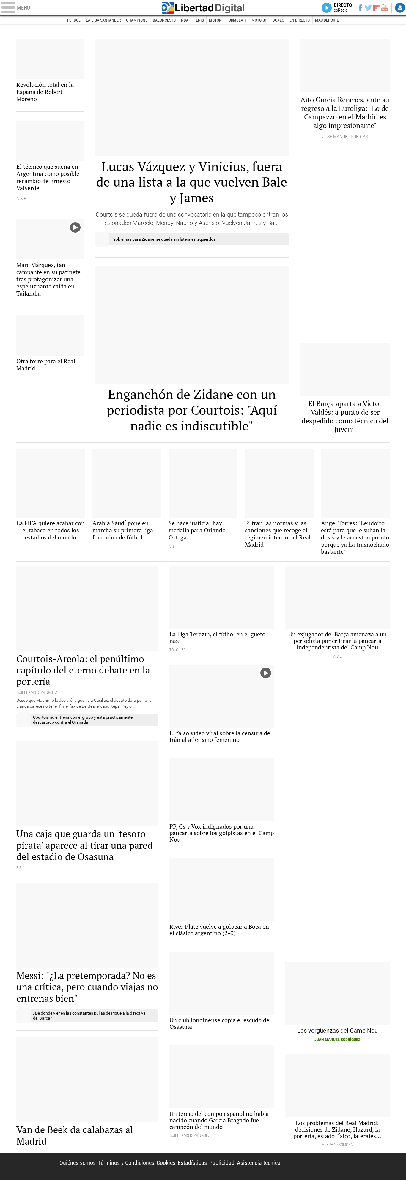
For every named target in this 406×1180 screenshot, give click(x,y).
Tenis (199, 20)
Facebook (360, 8)
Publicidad (222, 1162)
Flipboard (376, 8)
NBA (184, 20)
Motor (215, 20)
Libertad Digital (203, 8)
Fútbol (74, 20)
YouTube (384, 8)
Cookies (166, 1162)
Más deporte (327, 20)
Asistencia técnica (259, 1162)
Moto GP (259, 20)
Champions (136, 20)
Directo (343, 8)
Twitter (368, 8)
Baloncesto (164, 20)
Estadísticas (192, 1162)
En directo (299, 20)
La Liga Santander (103, 20)
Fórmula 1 (236, 20)
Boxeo (278, 20)
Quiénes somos (77, 1162)
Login (400, 8)
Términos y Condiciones (126, 1162)
